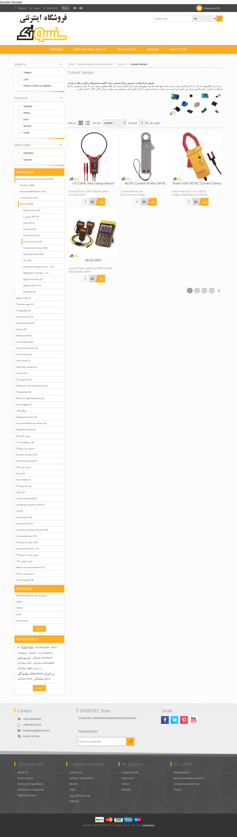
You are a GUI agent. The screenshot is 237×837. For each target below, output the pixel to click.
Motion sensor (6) (31, 210)
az (18, 647)
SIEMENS (27, 106)
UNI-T (26, 119)
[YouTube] (193, 720)
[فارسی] (75, 8)
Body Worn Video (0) (26, 429)
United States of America (37, 85)
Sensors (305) (26, 204)
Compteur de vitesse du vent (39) (32, 529)
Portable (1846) (27, 185)
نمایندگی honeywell (43, 663)
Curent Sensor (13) (32, 241)
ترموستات (22, 652)
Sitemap (74, 801)
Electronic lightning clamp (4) (30, 398)
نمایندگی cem (24, 663)
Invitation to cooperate (31, 789)
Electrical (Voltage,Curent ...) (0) (38, 266)
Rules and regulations (30, 783)
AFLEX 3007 (93, 260)
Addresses (128, 778)
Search (178, 789)
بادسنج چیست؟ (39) (25, 573)
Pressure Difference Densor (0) (31, 423)
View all (39, 628)
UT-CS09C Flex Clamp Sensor (93, 183)
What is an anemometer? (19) (30, 567)
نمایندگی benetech (42, 657)
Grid (81, 123)
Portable (28, 153)
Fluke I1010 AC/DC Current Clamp (197, 183)
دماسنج (33, 652)
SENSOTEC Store (27, 795)
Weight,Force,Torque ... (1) (35, 272)
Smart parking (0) (24, 341)
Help (72, 789)
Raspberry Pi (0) (24, 335)
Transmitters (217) (29, 197)
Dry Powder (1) (23, 479)
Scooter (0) (21, 373)
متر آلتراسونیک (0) (24, 379)
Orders (126, 783)
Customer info (130, 772)
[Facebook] (165, 720)
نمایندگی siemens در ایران (35, 673)
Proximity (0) (29, 291)
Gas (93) (27, 260)
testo (54, 647)
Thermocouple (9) (24, 304)
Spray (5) (20, 473)
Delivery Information (81, 778)
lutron (27, 647)
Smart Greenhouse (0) (27, 348)
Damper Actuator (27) (26, 454)
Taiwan (27, 72)
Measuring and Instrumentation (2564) (35, 178)
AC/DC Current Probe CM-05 (145, 183)
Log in (37, 8)
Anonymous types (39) (27, 542)
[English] (81, 8)
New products (182, 772)
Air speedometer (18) (26, 536)
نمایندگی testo (24, 678)
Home (71, 64)
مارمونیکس (24, 658)
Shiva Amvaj (22, 620)
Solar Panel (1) (23, 360)
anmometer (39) (24, 517)
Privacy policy (25, 778)
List (87, 123)
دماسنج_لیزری (46, 652)
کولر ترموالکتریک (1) (25, 442)
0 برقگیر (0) (21, 410)
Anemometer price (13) (27, 548)
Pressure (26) (29, 229)
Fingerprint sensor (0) (26, 417)
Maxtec (27, 126)
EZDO (19, 601)
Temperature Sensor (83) (35, 247)
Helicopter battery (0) (26, 366)
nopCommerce (149, 825)
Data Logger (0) (23, 404)
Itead (18, 614)
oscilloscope (42, 647)
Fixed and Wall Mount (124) (33, 191)
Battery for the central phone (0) (31, 385)
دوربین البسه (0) (23, 435)
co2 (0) (19, 511)
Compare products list (187, 783)
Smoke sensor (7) (31, 235)
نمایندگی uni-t (42, 679)
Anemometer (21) (24, 523)
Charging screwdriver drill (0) (30, 504)
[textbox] (172, 18)
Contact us (76, 772)
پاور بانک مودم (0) (24, 485)
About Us (23, 772)
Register (23, 8)
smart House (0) (24, 354)
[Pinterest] (184, 720)
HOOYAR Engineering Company (31, 595)
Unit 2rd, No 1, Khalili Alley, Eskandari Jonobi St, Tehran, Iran (107, 717)
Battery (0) (21, 329)
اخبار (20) (20, 492)
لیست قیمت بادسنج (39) (27, 554)
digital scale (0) (23, 298)
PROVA (26, 113)
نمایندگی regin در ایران (29, 668)
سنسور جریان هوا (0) (25, 448)
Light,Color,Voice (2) (33, 279)
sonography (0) (23, 310)
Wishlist (126, 789)
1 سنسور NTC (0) (31, 216)
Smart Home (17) (24, 316)
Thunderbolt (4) (23, 391)
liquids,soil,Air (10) (32, 285)
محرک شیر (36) (23, 467)
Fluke (26, 132)
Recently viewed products (189, 778)
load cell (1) (28, 222)
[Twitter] (174, 720)
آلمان (25, 79)
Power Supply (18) (25, 579)
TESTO (19, 608)
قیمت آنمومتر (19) (24, 561)
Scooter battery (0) (25, 323)
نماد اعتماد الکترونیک (80, 795)
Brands (74, 783)
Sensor (27, 159)
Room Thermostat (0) (26, 460)
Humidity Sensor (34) (33, 254)
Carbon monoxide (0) (26, 498)
